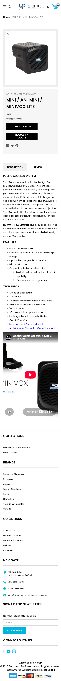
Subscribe (14, 630)
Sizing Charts (10, 452)
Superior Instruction (13, 540)
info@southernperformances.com (28, 595)
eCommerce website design (23, 669)
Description (15, 167)
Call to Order (22, 126)
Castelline (8, 499)
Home (6, 17)
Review (38, 167)
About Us (8, 550)
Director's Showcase (14, 474)
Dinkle (6, 494)
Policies (7, 545)
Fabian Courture (12, 489)
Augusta (7, 484)
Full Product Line (12, 535)
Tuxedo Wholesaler (13, 504)
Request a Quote (21, 136)
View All (7, 509)
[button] (4, 6)
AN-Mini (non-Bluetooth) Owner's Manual (32, 328)
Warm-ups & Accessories (17, 447)
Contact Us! (9, 530)
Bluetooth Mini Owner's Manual (26, 324)
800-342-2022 (16, 582)
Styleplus (8, 479)
